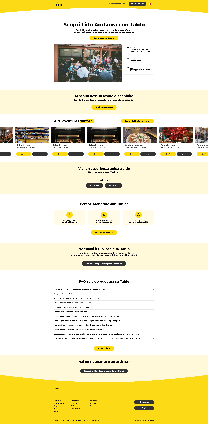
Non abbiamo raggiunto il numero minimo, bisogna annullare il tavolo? (83, 325)
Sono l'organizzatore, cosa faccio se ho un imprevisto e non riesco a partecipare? (87, 321)
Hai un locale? (137, 4)
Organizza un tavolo (104, 38)
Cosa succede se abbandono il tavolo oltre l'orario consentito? (79, 330)
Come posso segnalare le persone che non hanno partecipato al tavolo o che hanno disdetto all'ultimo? (97, 339)
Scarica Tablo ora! (104, 232)
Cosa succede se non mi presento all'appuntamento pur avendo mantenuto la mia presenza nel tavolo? (97, 334)
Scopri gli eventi (117, 4)
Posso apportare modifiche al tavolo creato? (72, 307)
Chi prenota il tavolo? (63, 294)
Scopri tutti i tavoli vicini (137, 121)
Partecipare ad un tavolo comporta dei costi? (72, 303)
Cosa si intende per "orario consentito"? (70, 312)
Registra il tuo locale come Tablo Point (104, 371)
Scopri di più (104, 348)
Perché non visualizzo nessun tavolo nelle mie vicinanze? (77, 298)
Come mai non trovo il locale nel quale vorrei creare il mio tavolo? (81, 289)
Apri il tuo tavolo (104, 107)
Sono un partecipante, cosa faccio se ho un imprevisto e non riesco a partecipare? (88, 316)
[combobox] (151, 4)
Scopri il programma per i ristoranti (104, 263)
